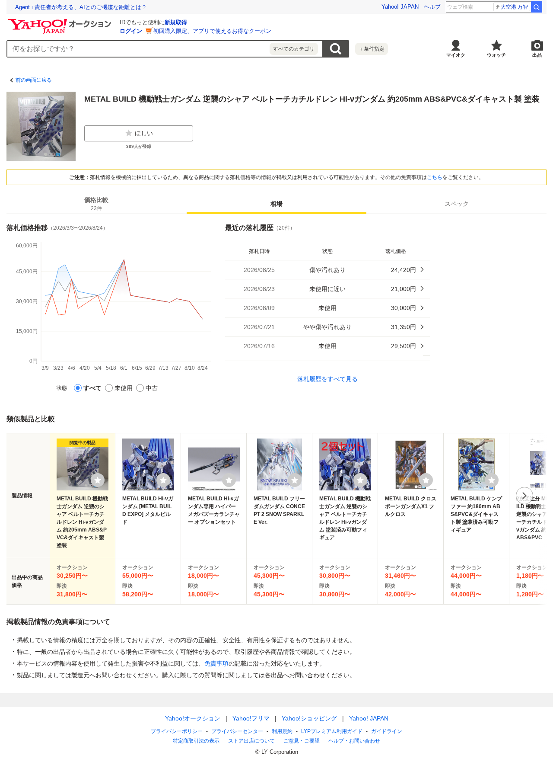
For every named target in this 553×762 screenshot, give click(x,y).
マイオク (455, 55)
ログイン (131, 31)
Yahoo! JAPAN (400, 6)
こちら (434, 177)
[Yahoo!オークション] (60, 21)
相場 (276, 203)
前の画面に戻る (34, 80)
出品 (537, 55)
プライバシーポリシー (177, 731)
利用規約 (282, 731)
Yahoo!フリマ (251, 718)
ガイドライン (386, 731)
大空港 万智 (514, 7)
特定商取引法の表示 (196, 741)
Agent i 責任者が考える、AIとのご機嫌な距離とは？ (81, 7)
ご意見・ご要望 (301, 741)
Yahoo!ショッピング (309, 718)
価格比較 (96, 203)
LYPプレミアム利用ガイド (331, 731)
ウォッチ (496, 55)
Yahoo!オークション (192, 718)
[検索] (536, 7)
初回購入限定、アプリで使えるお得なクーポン (212, 31)
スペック (457, 203)
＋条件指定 (372, 49)
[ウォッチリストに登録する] (98, 480)
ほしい (144, 133)
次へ (524, 495)
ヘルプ (432, 6)
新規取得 (176, 22)
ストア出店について (251, 741)
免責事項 (216, 663)
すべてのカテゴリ (294, 49)
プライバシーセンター (237, 731)
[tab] (96, 204)
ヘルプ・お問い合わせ (354, 741)
